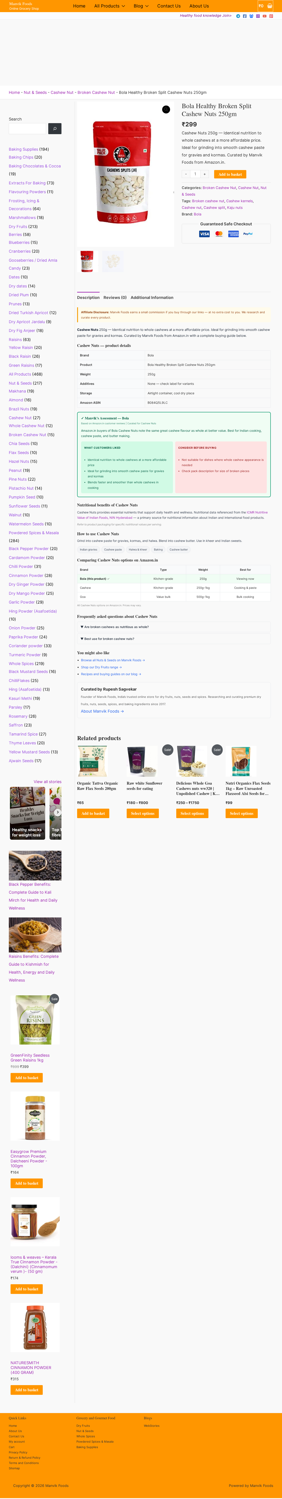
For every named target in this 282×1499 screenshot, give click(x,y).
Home (79, 6)
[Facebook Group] (251, 16)
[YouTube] (265, 16)
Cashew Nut (62, 92)
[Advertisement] (141, 52)
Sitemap (14, 1468)
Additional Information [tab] (152, 297)
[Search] (54, 128)
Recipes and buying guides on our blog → (111, 674)
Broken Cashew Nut (96, 92)
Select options (142, 813)
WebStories (152, 1425)
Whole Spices (85, 1436)
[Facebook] (245, 16)
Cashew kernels (239, 201)
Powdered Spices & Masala (94, 1441)
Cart (12, 1447)
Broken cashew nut (208, 201)
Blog (138, 6)
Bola (197, 214)
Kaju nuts (235, 207)
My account (17, 1441)
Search (15, 119)
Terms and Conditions (24, 1463)
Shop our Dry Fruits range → (101, 667)
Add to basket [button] (93, 813)
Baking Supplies (87, 1447)
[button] (166, 109)
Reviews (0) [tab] (115, 297)
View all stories (47, 781)
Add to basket (26, 1077)
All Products (106, 6)
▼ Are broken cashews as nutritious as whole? (114, 627)
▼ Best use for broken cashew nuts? (107, 639)
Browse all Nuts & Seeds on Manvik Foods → (113, 660)
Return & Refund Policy (24, 1457)
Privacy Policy (18, 1452)
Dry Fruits (83, 1425)
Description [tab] (88, 297)
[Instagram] (258, 16)
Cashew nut (192, 207)
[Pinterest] (271, 16)
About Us (199, 6)
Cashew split (214, 207)
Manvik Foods (20, 3)
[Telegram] (238, 16)
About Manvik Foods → (102, 711)
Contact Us (169, 6)
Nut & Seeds (35, 92)
